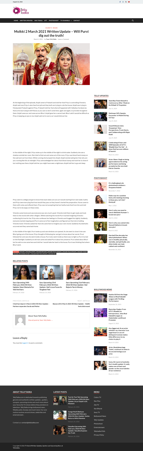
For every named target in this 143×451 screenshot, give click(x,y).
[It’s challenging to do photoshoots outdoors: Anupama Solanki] (100, 183)
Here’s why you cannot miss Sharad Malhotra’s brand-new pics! (119, 225)
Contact (76, 20)
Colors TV (48, 28)
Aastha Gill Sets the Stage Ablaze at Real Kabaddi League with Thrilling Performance (118, 297)
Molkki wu (52, 254)
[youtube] (129, 2)
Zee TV (96, 405)
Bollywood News (100, 416)
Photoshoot (54, 20)
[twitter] (126, 2)
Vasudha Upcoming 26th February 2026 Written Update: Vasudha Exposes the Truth (77, 429)
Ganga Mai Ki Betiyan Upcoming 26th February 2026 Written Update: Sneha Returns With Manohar (78, 415)
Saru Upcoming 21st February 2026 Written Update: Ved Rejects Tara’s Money (78, 284)
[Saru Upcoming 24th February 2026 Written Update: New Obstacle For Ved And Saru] (25, 273)
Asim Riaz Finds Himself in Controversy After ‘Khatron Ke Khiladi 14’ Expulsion (119, 103)
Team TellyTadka (51, 39)
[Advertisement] (51, 93)
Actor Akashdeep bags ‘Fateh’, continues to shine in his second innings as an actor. (119, 350)
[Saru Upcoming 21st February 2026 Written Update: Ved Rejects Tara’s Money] (78, 273)
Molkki (55, 28)
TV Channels (65, 20)
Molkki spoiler (41, 252)
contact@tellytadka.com (30, 423)
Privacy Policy (99, 435)
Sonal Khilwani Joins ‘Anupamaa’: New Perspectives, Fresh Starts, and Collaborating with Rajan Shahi (119, 130)
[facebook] (120, 2)
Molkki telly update (55, 252)
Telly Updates (99, 420)
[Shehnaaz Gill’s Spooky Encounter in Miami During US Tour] (100, 113)
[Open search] (132, 20)
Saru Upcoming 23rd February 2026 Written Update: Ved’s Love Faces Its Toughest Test (50, 286)
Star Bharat (98, 408)
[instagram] (123, 2)
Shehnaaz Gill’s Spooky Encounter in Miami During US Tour (119, 115)
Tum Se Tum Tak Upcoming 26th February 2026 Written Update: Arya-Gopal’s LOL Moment (78, 400)
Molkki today (82, 252)
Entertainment (99, 427)
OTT (45, 20)
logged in (25, 343)
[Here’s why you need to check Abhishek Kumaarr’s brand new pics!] (100, 210)
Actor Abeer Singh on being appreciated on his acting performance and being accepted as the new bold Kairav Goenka (119, 163)
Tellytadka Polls (99, 431)
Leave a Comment (63, 39)
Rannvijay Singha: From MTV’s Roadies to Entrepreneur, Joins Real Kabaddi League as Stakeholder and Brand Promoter (118, 314)
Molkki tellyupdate (69, 252)
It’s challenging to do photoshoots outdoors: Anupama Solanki (117, 185)
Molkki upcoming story (21, 254)
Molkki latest (30, 252)
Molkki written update (39, 254)
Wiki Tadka (38, 20)
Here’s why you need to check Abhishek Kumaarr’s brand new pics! (119, 212)
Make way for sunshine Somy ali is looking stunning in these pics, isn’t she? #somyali (119, 199)
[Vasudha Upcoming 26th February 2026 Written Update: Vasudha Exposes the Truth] (59, 427)
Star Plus (97, 401)
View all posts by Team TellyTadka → (40, 320)
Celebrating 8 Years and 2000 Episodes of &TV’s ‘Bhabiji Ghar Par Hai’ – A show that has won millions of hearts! (118, 147)
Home (16, 20)
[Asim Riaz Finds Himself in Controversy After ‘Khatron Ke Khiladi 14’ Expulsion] (100, 101)
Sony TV (97, 412)
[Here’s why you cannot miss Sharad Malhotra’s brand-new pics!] (100, 223)
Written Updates (26, 20)
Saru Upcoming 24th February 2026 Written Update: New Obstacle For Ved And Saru (23, 286)
